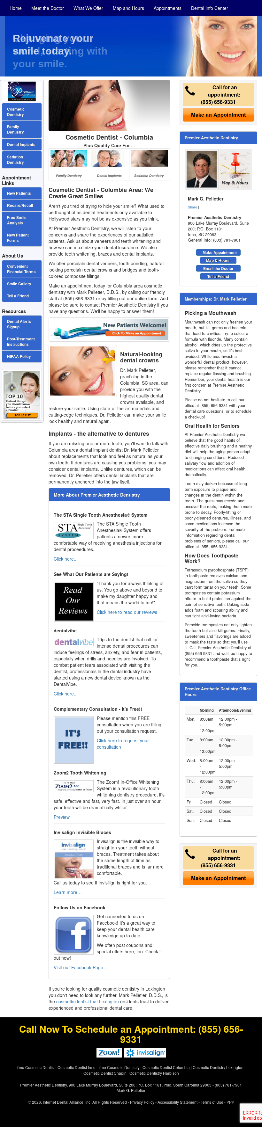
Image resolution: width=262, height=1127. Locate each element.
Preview (62, 817)
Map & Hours (218, 260)
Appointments (167, 8)
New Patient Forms (18, 237)
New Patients (19, 193)
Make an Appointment (218, 114)
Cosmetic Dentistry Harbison (154, 1073)
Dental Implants (21, 144)
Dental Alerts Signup (19, 324)
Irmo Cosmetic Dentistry (119, 1067)
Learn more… (68, 892)
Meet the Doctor (47, 8)
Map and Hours (128, 8)
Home (16, 8)
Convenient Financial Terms (21, 269)
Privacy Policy (142, 1102)
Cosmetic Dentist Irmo (77, 1067)
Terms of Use (212, 1102)
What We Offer (88, 8)
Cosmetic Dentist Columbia (166, 1067)
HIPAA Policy (19, 356)
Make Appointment (220, 252)
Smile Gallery (19, 284)
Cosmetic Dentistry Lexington (218, 1067)
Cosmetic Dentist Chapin (105, 1073)
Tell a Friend (218, 276)
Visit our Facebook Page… (81, 967)
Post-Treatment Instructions (21, 341)
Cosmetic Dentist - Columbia (109, 137)
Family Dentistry (15, 129)
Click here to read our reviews (127, 612)
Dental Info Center (209, 8)
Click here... (66, 559)
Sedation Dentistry (15, 159)
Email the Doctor (218, 268)
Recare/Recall (20, 205)
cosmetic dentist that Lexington (87, 1001)
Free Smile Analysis (17, 220)
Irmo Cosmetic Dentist (36, 1067)
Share (192, 206)
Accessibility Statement (177, 1102)
